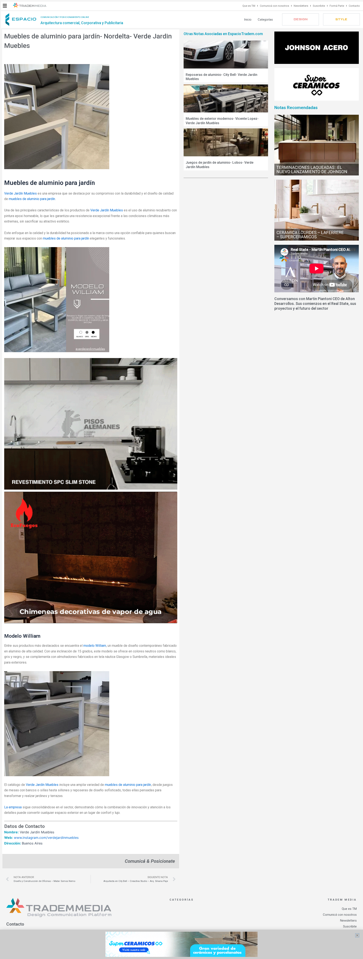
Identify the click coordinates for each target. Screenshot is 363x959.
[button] (5, 5)
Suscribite (319, 5)
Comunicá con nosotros (274, 5)
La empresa (13, 807)
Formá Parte (337, 5)
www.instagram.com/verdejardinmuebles (46, 837)
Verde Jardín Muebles (20, 193)
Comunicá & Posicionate (150, 861)
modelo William (94, 646)
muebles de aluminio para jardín (32, 199)
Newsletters (301, 5)
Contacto (354, 5)
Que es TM (248, 5)
